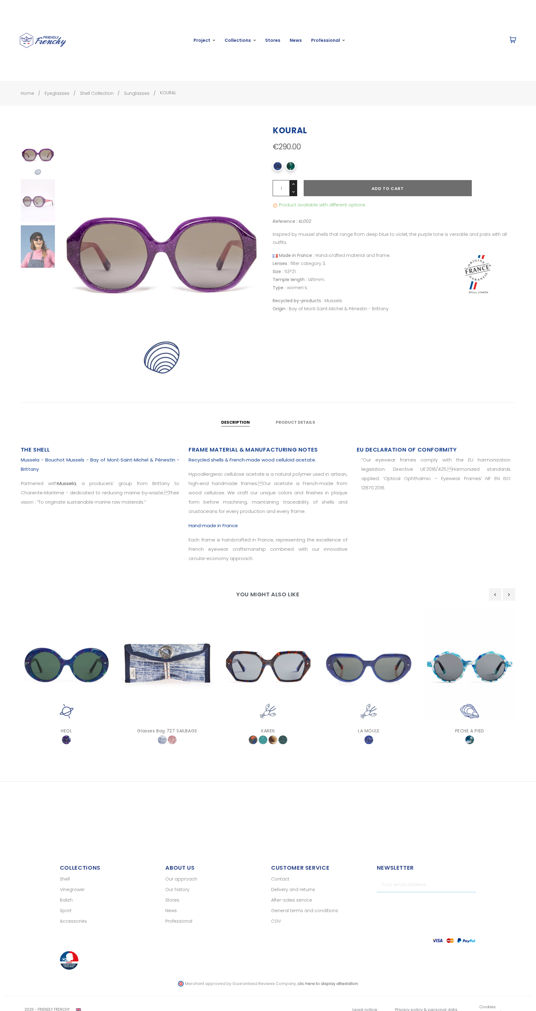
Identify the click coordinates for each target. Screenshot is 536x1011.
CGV (276, 921)
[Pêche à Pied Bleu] (469, 739)
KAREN (268, 731)
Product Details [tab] (295, 422)
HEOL (66, 731)
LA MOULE (369, 731)
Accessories (73, 921)
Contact (280, 879)
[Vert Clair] (263, 739)
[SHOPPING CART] (513, 40)
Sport (66, 910)
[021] (283, 739)
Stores (172, 900)
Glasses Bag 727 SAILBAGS (167, 731)
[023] (273, 739)
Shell (65, 879)
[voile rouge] (172, 739)
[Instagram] (460, 903)
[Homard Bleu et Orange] (253, 739)
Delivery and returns (293, 889)
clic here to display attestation (327, 983)
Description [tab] (235, 422)
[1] (469, 884)
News (171, 910)
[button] (479, 40)
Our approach (181, 879)
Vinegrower (72, 889)
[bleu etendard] (162, 739)
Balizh (66, 900)
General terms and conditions (304, 910)
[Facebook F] (449, 903)
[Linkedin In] (471, 903)
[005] (368, 739)
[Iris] (66, 739)
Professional (178, 921)
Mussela (66, 483)
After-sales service (291, 900)
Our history (177, 889)
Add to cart (388, 189)
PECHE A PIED (469, 731)
